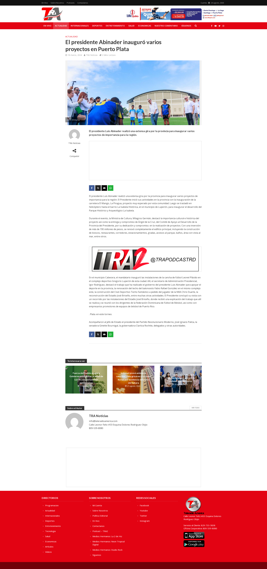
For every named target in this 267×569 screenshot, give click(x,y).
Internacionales (80, 25)
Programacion (52, 505)
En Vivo (45, 3)
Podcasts (71, 3)
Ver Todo (195, 408)
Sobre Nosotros (57, 3)
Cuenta (204, 3)
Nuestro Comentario (166, 25)
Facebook (144, 505)
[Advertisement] (145, 160)
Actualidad (61, 25)
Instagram (145, 520)
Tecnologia (50, 531)
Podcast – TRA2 (100, 531)
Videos (48, 551)
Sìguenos (96, 555)
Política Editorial (100, 515)
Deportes (97, 25)
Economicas (144, 25)
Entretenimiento (115, 25)
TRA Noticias (92, 55)
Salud (131, 25)
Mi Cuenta (97, 505)
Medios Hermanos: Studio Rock (107, 549)
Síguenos (186, 25)
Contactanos (82, 3)
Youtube (144, 510)
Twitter (143, 515)
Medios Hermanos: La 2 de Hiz (107, 536)
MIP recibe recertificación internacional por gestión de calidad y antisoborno (180, 377)
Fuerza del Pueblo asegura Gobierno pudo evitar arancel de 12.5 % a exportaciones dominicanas (86, 378)
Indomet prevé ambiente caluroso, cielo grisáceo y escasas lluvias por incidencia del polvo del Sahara (133, 378)
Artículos (49, 546)
